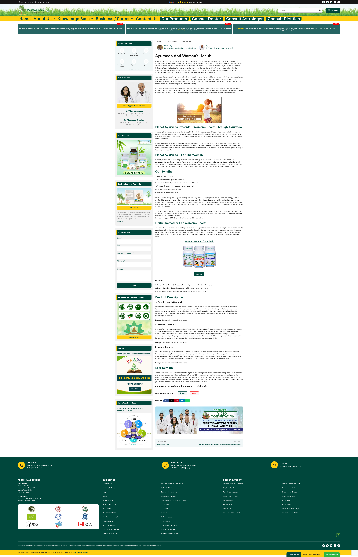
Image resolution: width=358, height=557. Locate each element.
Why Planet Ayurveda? (110, 517)
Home (25, 18)
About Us (43, 18)
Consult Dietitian (284, 19)
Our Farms (164, 513)
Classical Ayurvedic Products (233, 484)
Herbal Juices (227, 504)
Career (105, 496)
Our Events (165, 508)
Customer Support (109, 500)
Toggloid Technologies (80, 552)
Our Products (174, 19)
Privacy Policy (166, 521)
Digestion (134, 65)
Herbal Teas (286, 500)
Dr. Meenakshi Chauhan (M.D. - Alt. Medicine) (180, 48)
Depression (146, 65)
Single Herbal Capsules (231, 488)
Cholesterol (146, 54)
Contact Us (146, 18)
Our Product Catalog (109, 525)
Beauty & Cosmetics (288, 496)
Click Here (181, 30)
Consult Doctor (206, 19)
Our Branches (107, 508)
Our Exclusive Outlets (110, 513)
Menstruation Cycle (163, 444)
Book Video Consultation (312, 555)
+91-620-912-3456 (178, 465)
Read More (120, 221)
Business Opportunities (169, 492)
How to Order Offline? (110, 504)
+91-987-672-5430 (178, 468)
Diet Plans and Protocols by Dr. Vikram (174, 500)
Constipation (122, 54)
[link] (71, 29)
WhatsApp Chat (332, 555)
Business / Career (113, 18)
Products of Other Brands (231, 513)
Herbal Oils (227, 508)
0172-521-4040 (32, 468)
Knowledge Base (74, 18)
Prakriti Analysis (166, 517)
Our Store (334, 10)
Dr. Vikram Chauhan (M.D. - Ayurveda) (219, 48)
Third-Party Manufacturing (170, 533)
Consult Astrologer (244, 19)
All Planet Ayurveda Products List (172, 484)
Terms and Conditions (110, 533)
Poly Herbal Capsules (230, 492)
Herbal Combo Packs (289, 488)
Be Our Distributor (167, 488)
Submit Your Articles (168, 529)
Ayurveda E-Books (109, 488)
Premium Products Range (290, 508)
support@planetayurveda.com (134, 106)
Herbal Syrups (286, 504)
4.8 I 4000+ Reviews (195, 2)
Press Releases (108, 521)
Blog (104, 492)
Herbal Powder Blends (289, 492)
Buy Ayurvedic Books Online (291, 513)
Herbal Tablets (228, 500)
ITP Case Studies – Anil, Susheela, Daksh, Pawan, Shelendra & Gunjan (220, 444)
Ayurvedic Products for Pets (291, 484)
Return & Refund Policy (169, 525)
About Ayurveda (108, 484)
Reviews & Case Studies (111, 529)
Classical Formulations (168, 496)
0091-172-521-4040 (34, 465)
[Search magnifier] (320, 10)
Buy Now (199, 274)
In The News (165, 504)
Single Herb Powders (230, 496)
